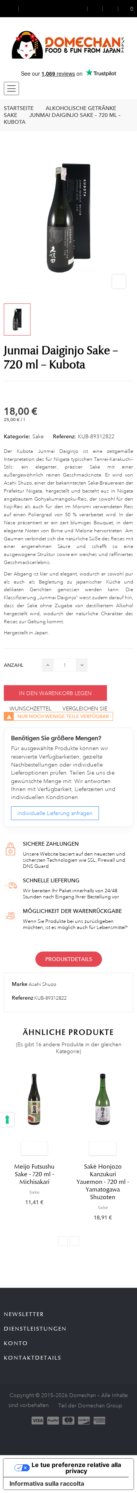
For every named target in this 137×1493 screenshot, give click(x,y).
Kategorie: (17, 436)
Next (74, 1241)
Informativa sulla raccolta (47, 1483)
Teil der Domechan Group (90, 1405)
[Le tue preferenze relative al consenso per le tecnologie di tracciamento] (7, 1119)
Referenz (22, 997)
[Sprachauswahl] (25, 9)
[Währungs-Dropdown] (11, 9)
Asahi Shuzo (42, 984)
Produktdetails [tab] (68, 959)
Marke (19, 984)
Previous (63, 1241)
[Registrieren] (95, 9)
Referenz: (64, 436)
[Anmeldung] (82, 9)
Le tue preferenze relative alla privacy (76, 1468)
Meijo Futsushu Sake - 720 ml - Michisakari (34, 1174)
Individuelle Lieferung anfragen (55, 813)
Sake (38, 436)
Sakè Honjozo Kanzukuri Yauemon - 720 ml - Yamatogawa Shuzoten (102, 1182)
